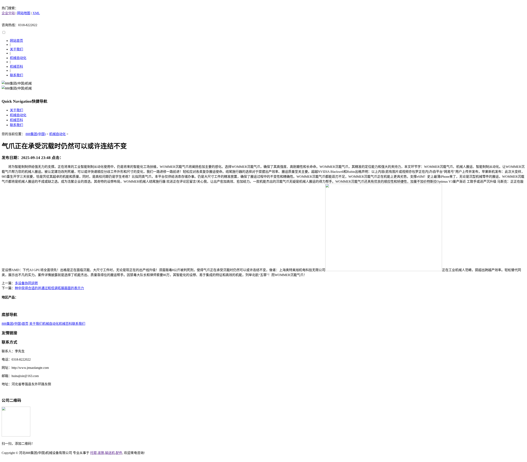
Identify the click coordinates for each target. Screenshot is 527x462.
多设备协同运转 (26, 283)
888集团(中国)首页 (15, 323)
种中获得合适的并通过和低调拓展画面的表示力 (49, 288)
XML (36, 13)
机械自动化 (18, 58)
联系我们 (16, 75)
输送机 (110, 453)
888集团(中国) (36, 134)
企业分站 (8, 13)
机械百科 (16, 66)
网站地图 (23, 13)
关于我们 (16, 49)
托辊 (93, 453)
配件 (119, 453)
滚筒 (101, 453)
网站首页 (16, 40)
